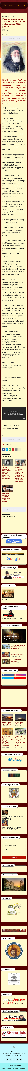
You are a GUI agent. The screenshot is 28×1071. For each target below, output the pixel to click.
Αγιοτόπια (18, 1065)
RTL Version (23, 1068)
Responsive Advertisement (14, 38)
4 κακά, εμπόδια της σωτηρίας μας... (7, 723)
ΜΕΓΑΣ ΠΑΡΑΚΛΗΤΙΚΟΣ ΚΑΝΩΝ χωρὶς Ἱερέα (18, 653)
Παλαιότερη (22, 531)
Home (3, 1068)
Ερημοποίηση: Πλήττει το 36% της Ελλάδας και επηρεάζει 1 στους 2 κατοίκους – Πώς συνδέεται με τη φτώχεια (20, 741)
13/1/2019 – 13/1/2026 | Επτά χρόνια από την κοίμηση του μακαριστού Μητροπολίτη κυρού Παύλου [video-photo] (6, 473)
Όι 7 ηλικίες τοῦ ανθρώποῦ (19, 723)
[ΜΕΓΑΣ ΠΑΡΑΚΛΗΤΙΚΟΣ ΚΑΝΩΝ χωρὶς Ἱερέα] (6, 654)
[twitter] (8, 678)
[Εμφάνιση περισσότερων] (19, 449)
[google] (8, 681)
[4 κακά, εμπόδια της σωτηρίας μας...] (7, 717)
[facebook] (8, 675)
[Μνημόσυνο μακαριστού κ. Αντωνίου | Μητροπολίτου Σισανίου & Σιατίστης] (7, 488)
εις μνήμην (12, 16)
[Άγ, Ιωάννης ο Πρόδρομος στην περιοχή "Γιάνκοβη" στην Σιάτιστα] (6, 646)
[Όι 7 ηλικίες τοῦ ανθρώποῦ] (20, 717)
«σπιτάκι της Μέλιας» (10, 428)
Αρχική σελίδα (5, 16)
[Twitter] (7, 449)
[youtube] (20, 678)
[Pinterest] (13, 449)
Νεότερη (5, 531)
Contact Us (15, 1068)
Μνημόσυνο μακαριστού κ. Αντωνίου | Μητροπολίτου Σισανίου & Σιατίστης (6, 497)
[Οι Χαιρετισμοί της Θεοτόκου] (6, 661)
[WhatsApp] (10, 449)
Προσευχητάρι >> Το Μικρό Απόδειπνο (11, 638)
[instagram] (20, 675)
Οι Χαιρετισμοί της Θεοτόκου (16, 660)
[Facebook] (3, 449)
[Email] (16, 449)
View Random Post (14, 541)
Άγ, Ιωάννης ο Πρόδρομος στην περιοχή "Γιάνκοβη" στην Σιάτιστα (18, 646)
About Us (9, 1068)
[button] (2, 5)
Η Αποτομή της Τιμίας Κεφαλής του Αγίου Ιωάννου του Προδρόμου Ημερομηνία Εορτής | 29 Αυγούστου (7, 741)
